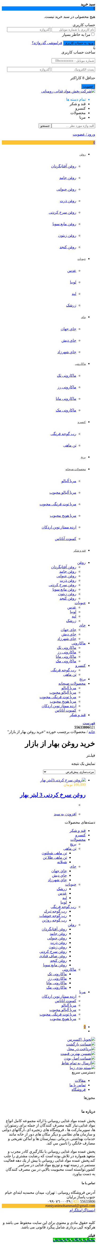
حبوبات (80, 603)
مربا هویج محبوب (63, 516)
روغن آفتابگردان (63, 166)
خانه (92, 732)
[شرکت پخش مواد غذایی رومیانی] (68, 91)
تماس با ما (77, 1085)
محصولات (78, 840)
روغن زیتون (67, 235)
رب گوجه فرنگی (63, 434)
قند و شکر (78, 715)
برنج (82, 679)
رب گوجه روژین (54, 920)
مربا (82, 992)
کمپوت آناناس (65, 539)
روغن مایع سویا (64, 224)
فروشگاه (79, 1089)
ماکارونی (79, 643)
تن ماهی (69, 445)
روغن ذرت (68, 201)
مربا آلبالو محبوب (62, 492)
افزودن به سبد (65, 814)
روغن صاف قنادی (53, 956)
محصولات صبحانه (72, 683)
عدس (71, 271)
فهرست (89, 723)
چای (82, 625)
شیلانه (62, 862)
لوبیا (73, 282)
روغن (81, 562)
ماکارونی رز (66, 387)
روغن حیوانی (66, 189)
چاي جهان (68, 329)
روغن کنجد (68, 247)
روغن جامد (67, 178)
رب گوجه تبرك (55, 911)
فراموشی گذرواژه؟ (47, 43)
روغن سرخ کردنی (62, 212)
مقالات (80, 1080)
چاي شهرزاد (66, 352)
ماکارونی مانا (66, 399)
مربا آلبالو (68, 481)
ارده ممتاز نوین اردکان (59, 527)
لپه (74, 294)
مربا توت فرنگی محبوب (58, 504)
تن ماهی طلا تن (55, 857)
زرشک (71, 305)
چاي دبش (68, 340)
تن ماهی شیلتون (54, 853)
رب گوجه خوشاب (53, 916)
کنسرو (80, 665)
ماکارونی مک (66, 410)
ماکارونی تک (66, 375)
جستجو (45, 126)
